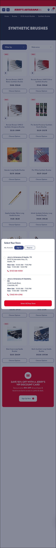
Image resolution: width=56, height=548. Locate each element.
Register (29, 248)
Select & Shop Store (28, 303)
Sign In (19, 248)
